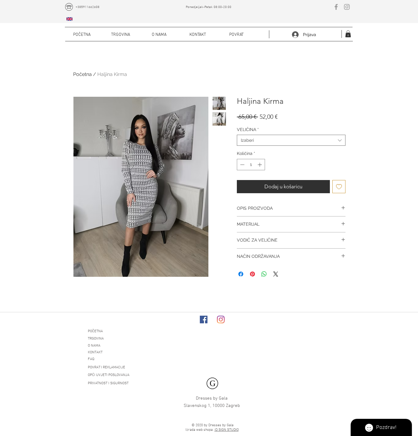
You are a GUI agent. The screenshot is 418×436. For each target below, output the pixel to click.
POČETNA (95, 331)
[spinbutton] (250, 164)
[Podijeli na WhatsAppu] (264, 274)
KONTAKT (95, 352)
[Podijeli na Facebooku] (240, 274)
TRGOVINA (96, 338)
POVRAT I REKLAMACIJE (106, 367)
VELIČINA (248, 129)
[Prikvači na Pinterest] (252, 274)
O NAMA (94, 346)
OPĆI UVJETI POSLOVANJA (108, 375)
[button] (348, 33)
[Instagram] (221, 319)
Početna (82, 74)
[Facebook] (203, 319)
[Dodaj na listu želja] (339, 187)
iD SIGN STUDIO (227, 430)
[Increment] (260, 164)
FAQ (91, 359)
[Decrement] (241, 164)
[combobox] (291, 140)
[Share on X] (275, 274)
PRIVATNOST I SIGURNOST (108, 383)
